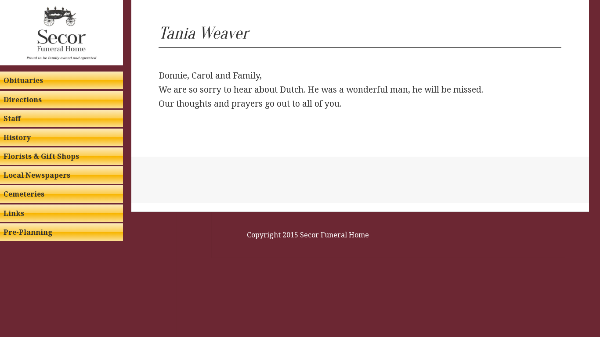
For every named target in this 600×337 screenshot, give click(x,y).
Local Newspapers (37, 175)
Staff (12, 118)
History (17, 137)
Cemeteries (24, 194)
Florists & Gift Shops (41, 156)
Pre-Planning (28, 232)
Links (14, 213)
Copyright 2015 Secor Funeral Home (308, 235)
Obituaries (23, 80)
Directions (23, 99)
